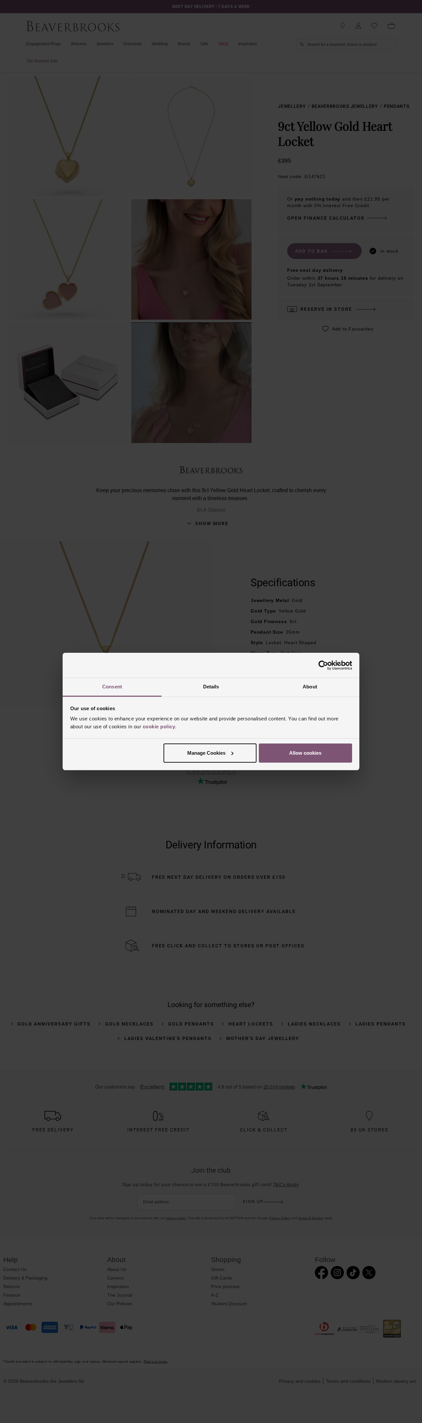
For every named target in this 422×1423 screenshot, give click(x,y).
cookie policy (159, 726)
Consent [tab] (112, 686)
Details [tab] (211, 686)
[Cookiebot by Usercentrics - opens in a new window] (323, 665)
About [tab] (310, 686)
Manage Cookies (206, 753)
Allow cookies (305, 753)
